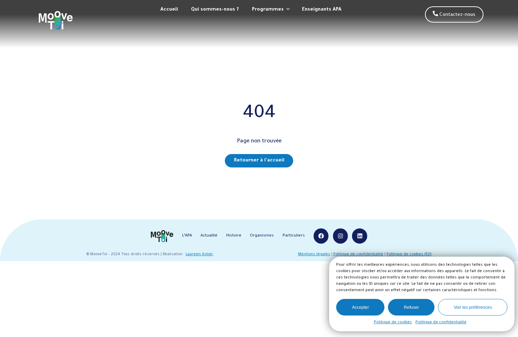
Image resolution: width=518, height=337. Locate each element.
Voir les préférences (473, 307)
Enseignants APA (321, 9)
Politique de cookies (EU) (409, 255)
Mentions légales (314, 255)
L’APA (187, 236)
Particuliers (294, 236)
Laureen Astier (199, 255)
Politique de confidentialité (441, 322)
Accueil (169, 9)
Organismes (262, 236)
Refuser (411, 307)
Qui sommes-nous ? (215, 9)
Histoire (233, 236)
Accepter (360, 307)
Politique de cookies (393, 322)
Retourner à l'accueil (259, 160)
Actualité (209, 236)
